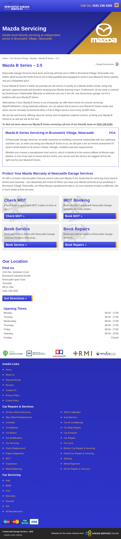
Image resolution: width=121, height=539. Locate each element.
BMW (8, 486)
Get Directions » (15, 298)
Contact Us (11, 390)
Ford (8, 491)
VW (7, 506)
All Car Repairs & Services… (78, 469)
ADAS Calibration (72, 412)
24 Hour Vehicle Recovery (18, 412)
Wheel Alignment (72, 464)
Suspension (11, 464)
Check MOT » (15, 216)
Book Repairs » (75, 244)
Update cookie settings (13, 535)
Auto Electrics (70, 417)
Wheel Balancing (14, 469)
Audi (8, 480)
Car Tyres (68, 443)
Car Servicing (12, 443)
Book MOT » (73, 216)
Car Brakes (11, 433)
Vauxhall (10, 501)
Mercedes (10, 496)
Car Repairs (69, 438)
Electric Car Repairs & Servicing (79, 448)
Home (9, 369)
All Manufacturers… (15, 511)
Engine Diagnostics (15, 453)
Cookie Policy (12, 400)
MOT (8, 458)
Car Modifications (14, 438)
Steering (68, 458)
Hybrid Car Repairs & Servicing (79, 453)
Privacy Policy (12, 395)
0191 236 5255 (96, 5)
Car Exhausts (70, 433)
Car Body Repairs (72, 427)
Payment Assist (13, 380)
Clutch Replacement (15, 448)
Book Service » (16, 244)
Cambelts (10, 422)
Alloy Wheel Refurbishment (19, 417)
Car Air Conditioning (73, 422)
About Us (10, 375)
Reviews (10, 385)
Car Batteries (12, 427)
